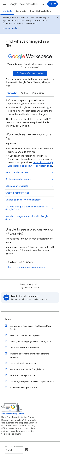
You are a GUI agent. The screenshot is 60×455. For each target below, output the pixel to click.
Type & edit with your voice (22, 375)
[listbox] (14, 449)
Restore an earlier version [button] (18, 179)
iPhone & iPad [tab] (38, 93)
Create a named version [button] (17, 192)
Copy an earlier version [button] (16, 186)
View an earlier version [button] (16, 172)
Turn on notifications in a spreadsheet (27, 267)
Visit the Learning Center (12, 414)
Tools (8, 319)
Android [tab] (24, 93)
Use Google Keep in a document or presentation (32, 381)
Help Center (7, 11)
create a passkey (10, 28)
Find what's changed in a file (23, 387)
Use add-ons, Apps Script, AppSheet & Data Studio (30, 328)
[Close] (57, 17)
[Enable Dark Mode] (26, 449)
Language (12, 446)
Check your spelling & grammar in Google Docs (31, 341)
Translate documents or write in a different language (29, 355)
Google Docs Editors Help (24, 4)
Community (21, 11)
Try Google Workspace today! (30, 73)
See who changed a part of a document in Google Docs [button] (26, 208)
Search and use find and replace (24, 335)
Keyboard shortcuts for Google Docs (27, 369)
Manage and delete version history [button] (22, 199)
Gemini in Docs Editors (40, 11)
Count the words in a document (24, 347)
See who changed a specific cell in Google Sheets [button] (26, 218)
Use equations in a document (23, 363)
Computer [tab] (12, 93)
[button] (4, 4)
